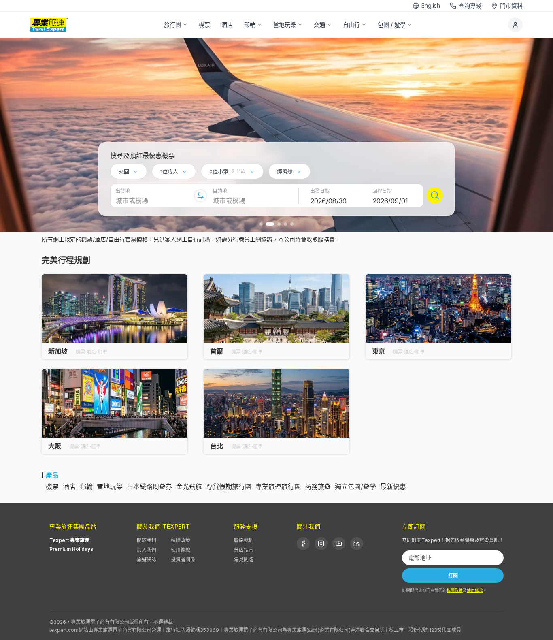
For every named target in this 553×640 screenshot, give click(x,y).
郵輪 (249, 24)
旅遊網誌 (146, 560)
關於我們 (146, 540)
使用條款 (180, 550)
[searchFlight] (435, 195)
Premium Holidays (71, 549)
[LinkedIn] (356, 543)
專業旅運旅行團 (278, 486)
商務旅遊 (318, 486)
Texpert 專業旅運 (69, 540)
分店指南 (243, 550)
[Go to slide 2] (270, 224)
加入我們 (146, 550)
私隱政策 (180, 540)
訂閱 (453, 575)
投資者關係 (183, 560)
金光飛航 (189, 486)
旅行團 (172, 24)
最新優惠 (393, 486)
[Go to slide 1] (261, 224)
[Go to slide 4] (285, 224)
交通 (319, 24)
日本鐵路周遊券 (149, 486)
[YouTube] (338, 543)
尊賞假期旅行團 (228, 486)
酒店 (227, 24)
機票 (204, 24)
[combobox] (128, 171)
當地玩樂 (284, 24)
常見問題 (243, 560)
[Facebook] (303, 543)
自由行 (351, 24)
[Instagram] (321, 543)
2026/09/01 (390, 201)
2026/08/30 (329, 201)
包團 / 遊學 (392, 24)
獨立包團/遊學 (355, 486)
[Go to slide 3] (279, 224)
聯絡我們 (243, 540)
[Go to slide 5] (292, 224)
